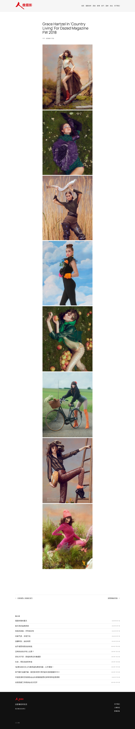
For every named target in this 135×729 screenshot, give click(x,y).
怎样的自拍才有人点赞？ (24, 652)
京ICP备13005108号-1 (20, 708)
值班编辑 (48, 38)
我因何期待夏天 (21, 621)
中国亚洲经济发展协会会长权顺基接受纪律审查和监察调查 (37, 677)
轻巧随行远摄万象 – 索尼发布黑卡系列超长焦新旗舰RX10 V (37, 672)
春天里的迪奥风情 (22, 626)
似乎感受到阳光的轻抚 (23, 646)
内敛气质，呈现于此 (23, 636)
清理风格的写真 (113, 598)
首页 (82, 6)
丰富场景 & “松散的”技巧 (24, 598)
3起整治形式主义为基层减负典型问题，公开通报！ (34, 667)
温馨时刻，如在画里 (23, 641)
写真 (53, 38)
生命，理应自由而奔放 (23, 662)
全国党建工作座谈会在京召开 (26, 682)
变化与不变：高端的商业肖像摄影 (28, 657)
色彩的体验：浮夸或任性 (24, 631)
